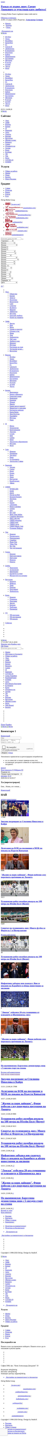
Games (7, 144)
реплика (4, 776)
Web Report (9, 705)
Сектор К (8, 47)
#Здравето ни (10, 146)
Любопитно (9, 49)
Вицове (8, 136)
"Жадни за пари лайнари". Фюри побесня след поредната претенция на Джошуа (23, 876)
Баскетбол (9, 43)
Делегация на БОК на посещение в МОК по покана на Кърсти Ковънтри (21, 849)
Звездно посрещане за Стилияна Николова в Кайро (20, 1080)
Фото (7, 68)
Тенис (8, 27)
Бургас (7, 194)
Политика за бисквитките (14, 1228)
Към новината (6, 1212)
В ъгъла (8, 62)
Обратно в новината (8, 18)
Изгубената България (13, 684)
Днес (7, 658)
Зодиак (7, 148)
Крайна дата (15, 644)
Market (7, 173)
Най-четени (5, 1074)
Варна (7, 192)
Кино (7, 150)
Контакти (8, 1218)
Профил (9, 725)
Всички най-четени (8, 935)
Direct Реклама (10, 179)
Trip (6, 156)
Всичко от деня (6, 1210)
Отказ (6, 646)
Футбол (8, 37)
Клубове (8, 152)
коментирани (11, 799)
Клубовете (9, 686)
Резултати (9, 53)
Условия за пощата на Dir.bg (15, 1433)
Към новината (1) (7, 770)
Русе (7, 196)
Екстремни (9, 58)
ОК (2, 646)
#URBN (8, 162)
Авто (7, 132)
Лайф (7, 660)
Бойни (7, 54)
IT (6, 670)
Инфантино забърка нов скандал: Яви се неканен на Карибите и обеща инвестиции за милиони (22, 985)
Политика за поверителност (15, 1226)
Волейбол (9, 41)
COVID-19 (9, 160)
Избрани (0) (18, 770)
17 (13, 1166)
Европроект (9, 1222)
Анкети (8, 134)
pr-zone (7, 64)
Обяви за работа (11, 171)
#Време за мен (10, 140)
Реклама (8, 1216)
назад (3, 2)
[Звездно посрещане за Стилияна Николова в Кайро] (15, 816)
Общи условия (10, 1220)
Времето (8, 142)
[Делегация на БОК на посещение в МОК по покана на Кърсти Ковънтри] (15, 842)
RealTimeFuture (10, 678)
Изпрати (4, 753)
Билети (8, 177)
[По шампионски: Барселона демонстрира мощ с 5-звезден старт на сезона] (15, 1060)
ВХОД (3, 768)
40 (13, 1151)
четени (3, 799)
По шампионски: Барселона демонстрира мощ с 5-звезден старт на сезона (23, 1067)
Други (7, 66)
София (7, 188)
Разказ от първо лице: (23, 8)
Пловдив (8, 190)
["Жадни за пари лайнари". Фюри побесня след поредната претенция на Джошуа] (15, 869)
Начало (8, 23)
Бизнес (7, 664)
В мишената (9, 51)
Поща (7, 175)
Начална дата (6, 644)
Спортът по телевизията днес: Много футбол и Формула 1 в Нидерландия (23, 929)
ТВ (6, 154)
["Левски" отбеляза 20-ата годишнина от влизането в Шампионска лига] (15, 1006)
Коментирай (5, 736)
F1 (6, 45)
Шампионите (10, 56)
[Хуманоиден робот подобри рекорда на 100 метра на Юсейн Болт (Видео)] (15, 896)
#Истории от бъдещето (13, 654)
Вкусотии (9, 138)
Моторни (8, 60)
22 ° (2, 286)
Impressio (8, 672)
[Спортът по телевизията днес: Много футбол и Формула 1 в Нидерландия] (15, 922)
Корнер (9, 25)
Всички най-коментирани (10, 1072)
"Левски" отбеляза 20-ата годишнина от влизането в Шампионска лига (20, 1013)
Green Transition (11, 676)
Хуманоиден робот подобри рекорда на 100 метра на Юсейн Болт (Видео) (21, 902)
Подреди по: (5, 772)
